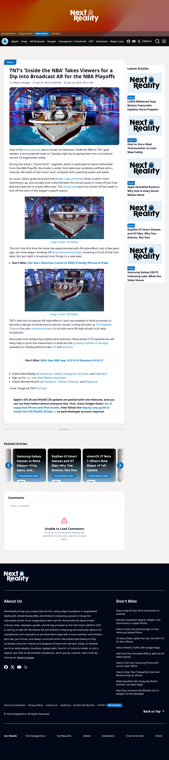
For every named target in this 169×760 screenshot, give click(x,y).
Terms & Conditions (15, 705)
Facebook (46, 374)
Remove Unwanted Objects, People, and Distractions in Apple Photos (138, 621)
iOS (54, 347)
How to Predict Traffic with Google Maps (138, 647)
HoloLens (101, 41)
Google (51, 41)
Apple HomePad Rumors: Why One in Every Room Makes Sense (143, 191)
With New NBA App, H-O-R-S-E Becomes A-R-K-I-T (72, 360)
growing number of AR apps (90, 343)
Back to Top (151, 711)
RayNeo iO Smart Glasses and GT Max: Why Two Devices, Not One (144, 233)
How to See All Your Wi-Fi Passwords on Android (137, 612)
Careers (109, 705)
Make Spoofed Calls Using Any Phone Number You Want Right (136, 683)
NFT (91, 41)
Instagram (69, 374)
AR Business (37, 41)
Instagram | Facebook (72, 41)
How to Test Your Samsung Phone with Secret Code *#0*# (137, 664)
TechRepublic (64, 735)
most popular (31, 149)
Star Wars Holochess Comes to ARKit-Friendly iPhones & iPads (67, 263)
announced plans (42, 328)
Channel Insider (135, 735)
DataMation (108, 735)
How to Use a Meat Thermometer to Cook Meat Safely (141, 148)
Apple (14, 41)
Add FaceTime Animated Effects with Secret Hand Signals (140, 655)
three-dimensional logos (67, 252)
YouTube (83, 374)
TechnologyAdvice (35, 735)
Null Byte (55, 33)
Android (68, 347)
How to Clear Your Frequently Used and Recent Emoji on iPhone (138, 673)
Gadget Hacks (25, 33)
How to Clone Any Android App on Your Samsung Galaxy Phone (137, 631)
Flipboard (101, 374)
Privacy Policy (35, 705)
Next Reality (42, 33)
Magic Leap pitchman (69, 179)
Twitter (57, 374)
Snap (24, 41)
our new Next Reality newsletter (46, 378)
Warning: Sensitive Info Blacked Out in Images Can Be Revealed (137, 692)
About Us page (25, 657)
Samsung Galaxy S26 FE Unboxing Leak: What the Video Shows (144, 276)
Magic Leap (117, 41)
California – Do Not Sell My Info (77, 705)
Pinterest (73, 381)
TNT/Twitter (72, 242)
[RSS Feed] (26, 667)
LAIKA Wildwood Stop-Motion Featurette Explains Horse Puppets (142, 105)
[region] (64, 219)
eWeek (86, 735)
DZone (158, 735)
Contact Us (51, 705)
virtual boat (70, 186)
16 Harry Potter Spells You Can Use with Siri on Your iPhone (140, 640)
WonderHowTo (8, 33)
